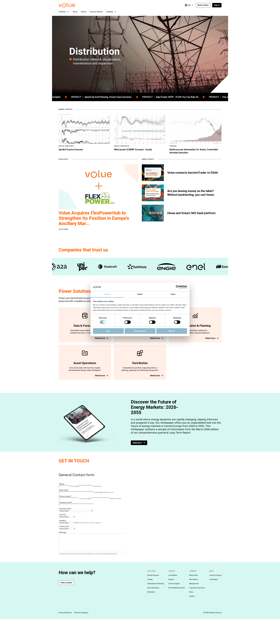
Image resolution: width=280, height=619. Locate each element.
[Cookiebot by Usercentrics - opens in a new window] (177, 287)
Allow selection (140, 331)
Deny (108, 331)
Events (83, 12)
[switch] (127, 322)
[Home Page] (70, 7)
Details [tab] (140, 294)
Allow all (171, 331)
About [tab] (173, 294)
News (75, 12)
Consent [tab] (107, 294)
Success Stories (96, 12)
